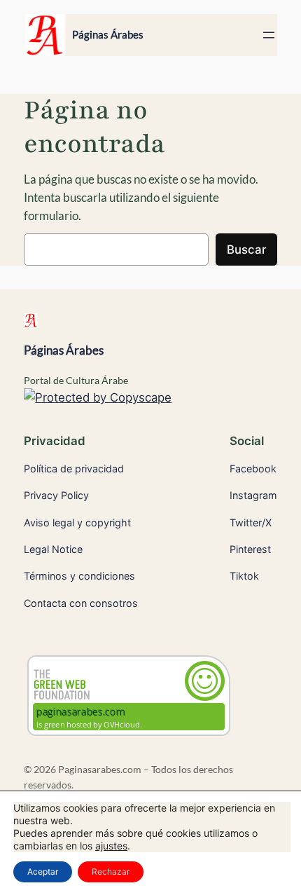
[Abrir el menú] (268, 35)
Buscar (246, 249)
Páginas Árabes (108, 35)
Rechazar (111, 871)
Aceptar (42, 871)
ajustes (111, 846)
